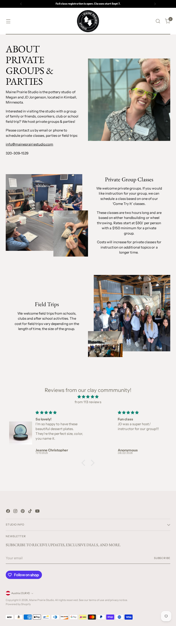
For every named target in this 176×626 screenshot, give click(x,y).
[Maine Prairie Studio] (88, 21)
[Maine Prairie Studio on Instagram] (16, 512)
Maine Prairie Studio (41, 600)
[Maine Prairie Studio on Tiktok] (30, 512)
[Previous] (21, 4)
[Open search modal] (158, 21)
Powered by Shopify (18, 604)
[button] (84, 463)
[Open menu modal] (8, 21)
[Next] (155, 4)
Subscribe (162, 558)
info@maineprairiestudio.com (29, 144)
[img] (88, 397)
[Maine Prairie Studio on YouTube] (38, 512)
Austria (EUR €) (20, 593)
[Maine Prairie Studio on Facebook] (8, 512)
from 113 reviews (88, 402)
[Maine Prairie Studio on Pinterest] (23, 512)
